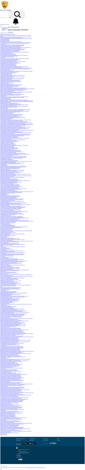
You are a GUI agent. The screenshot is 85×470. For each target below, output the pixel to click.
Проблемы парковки (3, 164)
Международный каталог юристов (20, 438)
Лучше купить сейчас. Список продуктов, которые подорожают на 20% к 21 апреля (13, 206)
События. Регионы (3, 247)
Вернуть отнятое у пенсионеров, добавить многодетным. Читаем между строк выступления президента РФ (16, 221)
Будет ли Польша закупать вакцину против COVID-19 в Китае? (10, 418)
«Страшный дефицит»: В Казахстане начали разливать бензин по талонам (11, 120)
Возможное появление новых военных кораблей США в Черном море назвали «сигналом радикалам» (15, 132)
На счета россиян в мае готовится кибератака (7, 143)
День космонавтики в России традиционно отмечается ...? (9, 426)
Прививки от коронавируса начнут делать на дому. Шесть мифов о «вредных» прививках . (14, 106)
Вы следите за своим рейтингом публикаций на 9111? (8, 416)
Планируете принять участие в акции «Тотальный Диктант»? (9, 425)
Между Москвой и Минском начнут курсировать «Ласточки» (9, 299)
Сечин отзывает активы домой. (5, 248)
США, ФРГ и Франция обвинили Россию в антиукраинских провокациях (11, 401)
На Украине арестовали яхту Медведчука (6, 367)
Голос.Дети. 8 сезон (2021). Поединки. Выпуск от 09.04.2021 (9, 185)
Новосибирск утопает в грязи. (4, 303)
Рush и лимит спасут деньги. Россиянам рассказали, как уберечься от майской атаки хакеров (14, 296)
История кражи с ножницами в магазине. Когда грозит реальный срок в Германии (12, 117)
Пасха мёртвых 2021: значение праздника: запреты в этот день (9, 80)
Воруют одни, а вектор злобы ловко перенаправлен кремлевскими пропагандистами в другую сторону (16, 35)
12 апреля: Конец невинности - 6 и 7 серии (6, 231)
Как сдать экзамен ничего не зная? (5, 98)
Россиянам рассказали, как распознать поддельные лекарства (9, 137)
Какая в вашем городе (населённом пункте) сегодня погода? (9, 432)
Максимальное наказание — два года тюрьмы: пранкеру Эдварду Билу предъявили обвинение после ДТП (16, 100)
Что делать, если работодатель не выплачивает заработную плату (10, 349)
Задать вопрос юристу (32, 438)
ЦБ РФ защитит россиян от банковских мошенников (8, 152)
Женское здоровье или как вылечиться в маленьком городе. (9, 241)
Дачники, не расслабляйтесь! (4, 39)
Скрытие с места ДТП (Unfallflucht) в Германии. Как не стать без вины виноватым (12, 127)
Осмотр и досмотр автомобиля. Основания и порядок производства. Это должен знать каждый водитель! (16, 423)
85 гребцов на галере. (3, 249)
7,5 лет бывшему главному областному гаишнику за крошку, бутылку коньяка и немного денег (14, 43)
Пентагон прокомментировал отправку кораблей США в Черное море (11, 421)
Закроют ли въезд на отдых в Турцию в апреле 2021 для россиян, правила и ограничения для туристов (15, 175)
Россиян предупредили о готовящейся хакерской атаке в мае (9, 187)
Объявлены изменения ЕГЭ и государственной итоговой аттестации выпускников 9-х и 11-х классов (15, 353)
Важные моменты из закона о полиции (6, 404)
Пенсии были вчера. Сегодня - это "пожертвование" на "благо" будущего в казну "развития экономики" (16, 274)
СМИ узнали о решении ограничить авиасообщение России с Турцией (11, 405)
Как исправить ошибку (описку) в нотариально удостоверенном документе (11, 261)
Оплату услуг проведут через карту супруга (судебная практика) (10, 209)
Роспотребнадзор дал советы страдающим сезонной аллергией (9, 195)
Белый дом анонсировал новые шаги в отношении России (9, 402)
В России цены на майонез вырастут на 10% (7, 149)
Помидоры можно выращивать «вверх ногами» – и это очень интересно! (11, 382)
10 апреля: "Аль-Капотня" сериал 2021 (6, 73)
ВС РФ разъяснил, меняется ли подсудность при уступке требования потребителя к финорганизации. (15, 134)
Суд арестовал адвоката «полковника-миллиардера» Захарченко (10, 344)
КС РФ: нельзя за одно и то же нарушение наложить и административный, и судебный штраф (14, 138)
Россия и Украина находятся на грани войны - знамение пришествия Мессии (12, 259)
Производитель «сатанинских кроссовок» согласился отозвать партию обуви (12, 49)
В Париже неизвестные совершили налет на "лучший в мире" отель (10, 413)
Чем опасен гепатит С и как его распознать (6, 70)
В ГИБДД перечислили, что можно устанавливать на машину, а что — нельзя (12, 334)
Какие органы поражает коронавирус (6, 79)
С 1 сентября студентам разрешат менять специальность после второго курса (12, 201)
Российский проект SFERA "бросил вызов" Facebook (8, 197)
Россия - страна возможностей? (5, 381)
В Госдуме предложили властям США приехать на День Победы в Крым (11, 346)
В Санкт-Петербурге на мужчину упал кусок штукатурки (9, 342)
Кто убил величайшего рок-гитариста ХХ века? (7, 200)
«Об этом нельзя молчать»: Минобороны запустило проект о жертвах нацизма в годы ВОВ (14, 104)
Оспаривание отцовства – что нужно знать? (7, 183)
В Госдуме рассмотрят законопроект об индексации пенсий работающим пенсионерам (13, 156)
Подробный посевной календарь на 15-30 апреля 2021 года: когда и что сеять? (12, 97)
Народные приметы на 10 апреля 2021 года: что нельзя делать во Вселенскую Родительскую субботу (15, 119)
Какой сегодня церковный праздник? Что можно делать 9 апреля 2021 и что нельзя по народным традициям (16, 101)
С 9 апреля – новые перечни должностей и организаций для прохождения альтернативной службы (15, 109)
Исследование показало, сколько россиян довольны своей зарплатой (10, 92)
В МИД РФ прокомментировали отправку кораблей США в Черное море (11, 400)
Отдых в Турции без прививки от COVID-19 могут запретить (9, 186)
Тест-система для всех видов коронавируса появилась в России (9, 168)
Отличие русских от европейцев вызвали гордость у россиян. (9, 355)
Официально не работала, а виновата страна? (7, 173)
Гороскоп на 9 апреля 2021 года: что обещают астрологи (8, 115)
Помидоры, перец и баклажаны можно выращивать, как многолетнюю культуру (12, 384)
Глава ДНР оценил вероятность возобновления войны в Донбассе (10, 46)
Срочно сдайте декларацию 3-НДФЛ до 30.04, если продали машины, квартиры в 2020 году (14, 211)
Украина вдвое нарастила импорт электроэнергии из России (9, 340)
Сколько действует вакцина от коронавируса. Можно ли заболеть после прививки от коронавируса (15, 359)
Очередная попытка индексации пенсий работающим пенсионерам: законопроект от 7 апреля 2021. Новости (16, 130)
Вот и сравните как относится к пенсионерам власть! (8, 60)
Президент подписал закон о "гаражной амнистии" (8, 232)
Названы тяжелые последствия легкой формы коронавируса (9, 395)
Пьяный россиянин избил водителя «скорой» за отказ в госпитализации (11, 330)
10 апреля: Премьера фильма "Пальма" (6, 74)
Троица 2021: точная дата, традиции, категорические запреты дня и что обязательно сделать (14, 66)
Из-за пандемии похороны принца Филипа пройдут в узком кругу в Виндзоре (12, 347)
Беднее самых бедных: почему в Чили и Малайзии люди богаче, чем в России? (12, 314)
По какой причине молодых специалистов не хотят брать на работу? (10, 430)
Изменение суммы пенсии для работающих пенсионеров (9, 282)
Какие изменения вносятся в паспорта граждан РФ (8, 292)
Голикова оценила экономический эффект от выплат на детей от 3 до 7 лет (11, 151)
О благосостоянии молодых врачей (5, 224)
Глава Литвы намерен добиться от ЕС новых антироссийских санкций (11, 213)
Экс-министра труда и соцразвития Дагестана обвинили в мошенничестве (11, 394)
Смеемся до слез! (2, 368)
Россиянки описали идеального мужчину (6, 77)
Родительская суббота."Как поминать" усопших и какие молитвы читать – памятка (13, 325)
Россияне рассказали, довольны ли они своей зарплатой (8, 148)
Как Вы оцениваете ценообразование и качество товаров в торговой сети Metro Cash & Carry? (14, 320)
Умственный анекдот (3, 358)
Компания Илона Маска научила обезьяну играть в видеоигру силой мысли (11, 198)
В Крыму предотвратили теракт (5, 169)
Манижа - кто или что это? (4, 273)
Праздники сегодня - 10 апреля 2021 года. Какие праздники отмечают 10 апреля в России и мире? (15, 428)
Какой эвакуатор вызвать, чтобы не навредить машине (8, 262)
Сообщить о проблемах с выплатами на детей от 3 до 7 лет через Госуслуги (11, 199)
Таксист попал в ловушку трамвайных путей (7, 228)
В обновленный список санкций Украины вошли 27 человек (9, 424)
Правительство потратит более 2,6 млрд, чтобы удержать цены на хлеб (11, 114)
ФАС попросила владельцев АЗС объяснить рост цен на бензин (10, 298)
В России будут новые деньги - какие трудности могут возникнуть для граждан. (12, 239)
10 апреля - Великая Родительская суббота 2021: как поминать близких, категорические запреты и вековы (16, 71)
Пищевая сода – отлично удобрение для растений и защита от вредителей (11, 391)
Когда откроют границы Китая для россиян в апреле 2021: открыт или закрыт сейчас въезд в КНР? (15, 204)
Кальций (1, 245)
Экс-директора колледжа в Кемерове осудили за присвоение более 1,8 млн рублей (12, 61)
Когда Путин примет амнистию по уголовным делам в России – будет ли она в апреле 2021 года (15, 341)
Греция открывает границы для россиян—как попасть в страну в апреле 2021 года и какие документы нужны (17, 392)
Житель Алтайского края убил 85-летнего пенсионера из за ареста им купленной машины (14, 55)
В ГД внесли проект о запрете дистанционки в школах (8, 300)
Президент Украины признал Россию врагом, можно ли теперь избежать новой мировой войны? (15, 68)
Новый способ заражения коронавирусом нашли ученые (8, 86)
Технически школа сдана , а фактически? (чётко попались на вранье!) (10, 352)
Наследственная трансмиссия (4, 289)
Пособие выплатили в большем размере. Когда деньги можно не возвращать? (12, 253)
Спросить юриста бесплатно (4, 24)
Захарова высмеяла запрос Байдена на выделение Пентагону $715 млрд (11, 390)
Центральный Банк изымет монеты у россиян (7, 281)
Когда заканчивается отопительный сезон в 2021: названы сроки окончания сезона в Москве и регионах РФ (16, 124)
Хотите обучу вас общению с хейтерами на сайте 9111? (8, 370)
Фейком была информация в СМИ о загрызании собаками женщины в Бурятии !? (12, 252)
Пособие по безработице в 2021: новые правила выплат (8, 178)
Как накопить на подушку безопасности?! (6, 266)
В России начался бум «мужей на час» (6, 52)
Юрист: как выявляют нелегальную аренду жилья (7, 235)
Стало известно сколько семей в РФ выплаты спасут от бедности (10, 172)
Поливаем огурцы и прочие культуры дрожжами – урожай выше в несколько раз (12, 387)
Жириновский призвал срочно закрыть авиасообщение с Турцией (10, 350)
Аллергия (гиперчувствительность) (5, 265)
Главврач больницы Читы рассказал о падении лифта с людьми (9, 365)
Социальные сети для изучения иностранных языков (8, 306)
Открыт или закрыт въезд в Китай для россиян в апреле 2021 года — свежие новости (13, 188)
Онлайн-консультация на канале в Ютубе (6, 307)
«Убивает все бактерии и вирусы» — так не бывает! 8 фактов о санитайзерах (12, 45)
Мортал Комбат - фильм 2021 (4, 40)
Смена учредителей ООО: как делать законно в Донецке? (9, 212)
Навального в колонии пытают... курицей (6, 280)
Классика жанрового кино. (4, 242)
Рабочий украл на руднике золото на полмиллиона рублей (9, 59)
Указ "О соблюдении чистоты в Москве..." (6, 113)
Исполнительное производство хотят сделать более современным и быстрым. (12, 135)
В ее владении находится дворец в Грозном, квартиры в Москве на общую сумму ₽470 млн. (14, 397)
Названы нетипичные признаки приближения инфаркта (8, 338)
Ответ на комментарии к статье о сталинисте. (7, 422)
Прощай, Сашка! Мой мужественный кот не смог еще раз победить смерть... (11, 110)
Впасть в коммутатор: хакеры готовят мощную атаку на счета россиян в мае (11, 90)
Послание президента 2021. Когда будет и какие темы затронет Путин (11, 361)
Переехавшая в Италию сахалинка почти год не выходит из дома (10, 63)
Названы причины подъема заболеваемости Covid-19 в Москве (9, 267)
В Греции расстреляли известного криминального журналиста (9, 339)
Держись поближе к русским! (4, 327)
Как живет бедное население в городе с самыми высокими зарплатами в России (12, 75)
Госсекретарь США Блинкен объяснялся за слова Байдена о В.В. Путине (11, 84)
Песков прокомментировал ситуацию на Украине (7, 214)
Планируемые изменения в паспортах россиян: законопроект (9, 337)
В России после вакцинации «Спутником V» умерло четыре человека (11, 323)
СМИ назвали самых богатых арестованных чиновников (9, 62)
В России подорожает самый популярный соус (7, 53)
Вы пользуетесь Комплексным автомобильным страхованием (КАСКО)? (11, 419)
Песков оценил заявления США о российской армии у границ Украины (11, 216)
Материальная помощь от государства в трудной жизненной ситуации (11, 227)
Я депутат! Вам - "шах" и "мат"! (5, 357)
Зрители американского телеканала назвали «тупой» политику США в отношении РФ (13, 374)
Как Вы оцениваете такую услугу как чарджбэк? (7, 429)
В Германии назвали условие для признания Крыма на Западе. (9, 396)
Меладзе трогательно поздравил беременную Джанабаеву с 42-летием (11, 380)
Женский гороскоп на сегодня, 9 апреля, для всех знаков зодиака (10, 85)
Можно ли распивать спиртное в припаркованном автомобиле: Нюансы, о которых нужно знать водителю (16, 276)
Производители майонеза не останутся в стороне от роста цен (9, 321)
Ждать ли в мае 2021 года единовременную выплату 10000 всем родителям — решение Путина (14, 389)
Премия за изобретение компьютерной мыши (7, 118)
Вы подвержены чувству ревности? (5, 102)
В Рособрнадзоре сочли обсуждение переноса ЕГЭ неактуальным (10, 348)
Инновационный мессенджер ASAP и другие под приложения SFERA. (11, 192)
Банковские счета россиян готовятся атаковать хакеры (8, 105)
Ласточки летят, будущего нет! (5, 264)
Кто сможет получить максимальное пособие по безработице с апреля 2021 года (12, 177)
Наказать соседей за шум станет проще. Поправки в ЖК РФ (9, 270)
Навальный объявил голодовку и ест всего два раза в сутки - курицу (10, 373)
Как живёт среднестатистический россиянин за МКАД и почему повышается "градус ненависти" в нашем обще (17, 88)
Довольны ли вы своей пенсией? (5, 305)
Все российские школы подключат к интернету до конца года (9, 406)
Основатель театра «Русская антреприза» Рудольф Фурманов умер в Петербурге (12, 277)
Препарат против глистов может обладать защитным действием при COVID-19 (12, 76)
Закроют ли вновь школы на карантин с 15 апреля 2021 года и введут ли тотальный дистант (14, 360)
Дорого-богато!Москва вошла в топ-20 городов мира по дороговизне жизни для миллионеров (14, 128)
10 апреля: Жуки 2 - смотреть (4, 83)
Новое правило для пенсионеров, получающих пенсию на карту (10, 179)
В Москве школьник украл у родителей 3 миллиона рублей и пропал (10, 126)
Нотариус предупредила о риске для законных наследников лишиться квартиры (12, 44)
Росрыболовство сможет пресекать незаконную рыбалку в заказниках (10, 263)
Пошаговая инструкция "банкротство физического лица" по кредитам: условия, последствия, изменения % (16, 318)
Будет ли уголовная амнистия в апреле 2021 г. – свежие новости (10, 184)
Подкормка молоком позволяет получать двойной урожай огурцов (10, 388)
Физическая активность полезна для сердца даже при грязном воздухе (11, 81)
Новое (4, 29)
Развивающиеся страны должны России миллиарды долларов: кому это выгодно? (12, 356)
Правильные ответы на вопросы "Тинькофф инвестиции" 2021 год (10, 294)
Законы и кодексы (45, 438)
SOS (2, 30)
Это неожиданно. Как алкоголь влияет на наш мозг (8, 72)
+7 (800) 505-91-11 (18, 454)
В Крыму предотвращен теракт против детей (7, 176)
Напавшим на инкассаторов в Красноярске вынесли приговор (9, 129)
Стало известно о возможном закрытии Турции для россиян (9, 279)
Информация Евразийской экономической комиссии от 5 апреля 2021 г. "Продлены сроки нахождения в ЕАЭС (17, 351)
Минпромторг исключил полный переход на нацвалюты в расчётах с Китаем (12, 409)
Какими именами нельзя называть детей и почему (7, 335)
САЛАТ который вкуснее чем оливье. (6, 297)
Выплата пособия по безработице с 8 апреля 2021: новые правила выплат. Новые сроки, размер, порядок (16, 38)
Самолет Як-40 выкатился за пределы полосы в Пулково (8, 408)
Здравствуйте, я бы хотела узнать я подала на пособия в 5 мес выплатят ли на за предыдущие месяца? (15, 42)
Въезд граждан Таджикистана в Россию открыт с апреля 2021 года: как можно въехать (13, 313)
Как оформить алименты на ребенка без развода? (7, 222)
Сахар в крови (2, 256)
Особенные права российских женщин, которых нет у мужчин (9, 238)
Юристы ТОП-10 (4, 27)
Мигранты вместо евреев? (4, 257)
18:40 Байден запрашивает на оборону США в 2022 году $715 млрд (10, 328)
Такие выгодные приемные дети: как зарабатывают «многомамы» (10, 111)
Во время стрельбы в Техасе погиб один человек (7, 412)
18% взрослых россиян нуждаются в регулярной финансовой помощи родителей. (12, 139)
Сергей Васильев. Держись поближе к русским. (7, 133)
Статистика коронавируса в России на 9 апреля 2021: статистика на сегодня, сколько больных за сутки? (16, 161)
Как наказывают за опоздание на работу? (6, 240)
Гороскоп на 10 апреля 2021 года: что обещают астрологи (9, 354)
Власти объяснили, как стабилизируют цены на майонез (8, 136)
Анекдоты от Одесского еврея (4, 317)
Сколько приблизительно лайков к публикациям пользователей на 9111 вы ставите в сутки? (14, 399)
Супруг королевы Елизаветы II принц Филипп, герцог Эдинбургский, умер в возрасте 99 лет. (14, 269)
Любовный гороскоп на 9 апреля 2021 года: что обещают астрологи (10, 116)
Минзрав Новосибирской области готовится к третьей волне (9, 51)
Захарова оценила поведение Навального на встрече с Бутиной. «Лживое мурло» (12, 244)
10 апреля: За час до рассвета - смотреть (6, 87)
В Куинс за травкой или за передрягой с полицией (8, 284)
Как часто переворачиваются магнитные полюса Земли (8, 369)
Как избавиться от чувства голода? (5, 403)
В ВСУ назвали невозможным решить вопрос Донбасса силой (9, 393)
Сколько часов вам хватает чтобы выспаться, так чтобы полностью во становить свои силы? (14, 220)
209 (6, 434)
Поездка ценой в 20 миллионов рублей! (6, 301)
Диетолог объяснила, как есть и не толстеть (7, 56)
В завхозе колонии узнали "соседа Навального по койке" (9, 219)
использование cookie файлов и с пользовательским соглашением (35, 467)
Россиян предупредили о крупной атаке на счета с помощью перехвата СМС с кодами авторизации (15, 47)
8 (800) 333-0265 (17, 26)
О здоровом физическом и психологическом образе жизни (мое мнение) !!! (11, 131)
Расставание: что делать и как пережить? (6, 93)
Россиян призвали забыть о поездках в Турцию (7, 302)
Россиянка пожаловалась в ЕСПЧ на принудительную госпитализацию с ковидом (12, 153)
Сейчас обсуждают (5, 28)
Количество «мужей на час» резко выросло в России (8, 140)
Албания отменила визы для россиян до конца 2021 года (8, 366)
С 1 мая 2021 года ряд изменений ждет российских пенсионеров (10, 50)
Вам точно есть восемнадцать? (5, 234)
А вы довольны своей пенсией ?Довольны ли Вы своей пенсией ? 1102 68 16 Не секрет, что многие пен (16, 304)
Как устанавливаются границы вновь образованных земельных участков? (11, 311)
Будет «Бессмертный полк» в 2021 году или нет (7, 193)
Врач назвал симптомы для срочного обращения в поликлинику (10, 196)
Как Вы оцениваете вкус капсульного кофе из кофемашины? (9, 420)
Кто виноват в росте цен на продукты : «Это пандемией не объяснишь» (11, 67)
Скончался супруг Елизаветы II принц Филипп (7, 251)
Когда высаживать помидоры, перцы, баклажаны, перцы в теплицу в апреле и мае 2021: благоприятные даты (17, 336)
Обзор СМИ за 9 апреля (4, 108)
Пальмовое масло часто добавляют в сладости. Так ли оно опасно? (10, 287)
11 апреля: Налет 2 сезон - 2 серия (5, 215)
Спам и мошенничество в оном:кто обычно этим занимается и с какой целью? (12, 343)
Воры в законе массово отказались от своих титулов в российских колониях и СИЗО (13, 157)
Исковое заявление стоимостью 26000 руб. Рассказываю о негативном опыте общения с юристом (15, 180)
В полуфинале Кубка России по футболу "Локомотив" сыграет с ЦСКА (11, 385)
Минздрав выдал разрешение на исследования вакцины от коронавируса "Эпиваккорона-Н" (14, 145)
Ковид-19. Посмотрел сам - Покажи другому (7, 112)
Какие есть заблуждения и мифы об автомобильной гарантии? (9, 243)
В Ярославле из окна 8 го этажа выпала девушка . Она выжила (9, 268)
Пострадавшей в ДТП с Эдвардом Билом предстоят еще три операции (11, 398)
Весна (1, 286)
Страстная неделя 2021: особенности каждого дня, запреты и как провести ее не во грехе (13, 121)
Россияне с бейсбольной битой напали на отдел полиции (9, 258)
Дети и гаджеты (2, 57)
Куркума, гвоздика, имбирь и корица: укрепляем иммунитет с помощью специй (12, 322)
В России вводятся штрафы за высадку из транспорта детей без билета (11, 208)
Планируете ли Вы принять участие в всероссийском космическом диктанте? (12, 427)
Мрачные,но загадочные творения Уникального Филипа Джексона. (10, 203)
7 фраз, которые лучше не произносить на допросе (8, 272)
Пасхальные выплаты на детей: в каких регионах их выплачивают (10, 283)
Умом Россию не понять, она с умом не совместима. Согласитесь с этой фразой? (12, 246)
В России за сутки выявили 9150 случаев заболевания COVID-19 (10, 167)
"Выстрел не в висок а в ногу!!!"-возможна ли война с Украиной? (10, 218)
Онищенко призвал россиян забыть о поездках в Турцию (9, 363)
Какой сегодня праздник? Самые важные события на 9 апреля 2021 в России (12, 94)
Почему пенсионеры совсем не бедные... (6, 155)
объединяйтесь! (9, 9)
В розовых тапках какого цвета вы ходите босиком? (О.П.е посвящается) (11, 407)
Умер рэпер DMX (3, 410)
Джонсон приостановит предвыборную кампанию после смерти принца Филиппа (12, 332)
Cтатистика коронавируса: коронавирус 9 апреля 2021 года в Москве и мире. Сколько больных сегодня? (16, 122)
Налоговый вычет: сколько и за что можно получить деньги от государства (11, 250)
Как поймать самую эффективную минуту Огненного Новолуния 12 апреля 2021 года (13, 202)
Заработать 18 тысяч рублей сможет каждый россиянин (8, 260)
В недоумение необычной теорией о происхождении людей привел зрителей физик (13, 310)
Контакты (58, 438)
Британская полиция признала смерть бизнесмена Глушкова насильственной (12, 377)
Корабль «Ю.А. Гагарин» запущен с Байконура (7, 414)
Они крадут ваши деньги (4, 386)
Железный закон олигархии (4, 194)
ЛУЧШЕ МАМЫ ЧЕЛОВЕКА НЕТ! (5, 295)
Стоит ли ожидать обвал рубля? (5, 69)
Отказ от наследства (3, 290)
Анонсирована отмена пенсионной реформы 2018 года (8, 181)
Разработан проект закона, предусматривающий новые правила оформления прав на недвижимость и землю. (16, 191)
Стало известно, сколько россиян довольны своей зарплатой (9, 141)
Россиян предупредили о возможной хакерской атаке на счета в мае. (10, 150)
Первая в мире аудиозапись (4, 107)
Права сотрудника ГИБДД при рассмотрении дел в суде (8, 309)
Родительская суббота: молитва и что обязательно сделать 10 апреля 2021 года (12, 315)
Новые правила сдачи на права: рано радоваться (7, 362)
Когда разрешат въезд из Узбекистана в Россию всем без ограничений (10, 378)
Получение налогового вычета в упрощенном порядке (8, 64)
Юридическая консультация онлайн (5, 10)
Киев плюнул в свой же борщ (4, 223)
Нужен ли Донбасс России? (4, 236)
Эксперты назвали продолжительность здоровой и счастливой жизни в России (12, 207)
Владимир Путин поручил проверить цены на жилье (8, 326)
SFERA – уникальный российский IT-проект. (7, 91)
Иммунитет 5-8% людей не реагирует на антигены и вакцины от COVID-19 (11, 171)
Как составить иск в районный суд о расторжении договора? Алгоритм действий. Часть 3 (14, 226)
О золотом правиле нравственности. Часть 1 (7, 255)
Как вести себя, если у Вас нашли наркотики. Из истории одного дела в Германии (12, 125)
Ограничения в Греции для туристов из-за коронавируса (8, 190)
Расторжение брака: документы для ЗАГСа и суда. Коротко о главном (10, 41)
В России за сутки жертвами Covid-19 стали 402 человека (9, 160)
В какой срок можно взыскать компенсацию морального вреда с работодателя (12, 78)
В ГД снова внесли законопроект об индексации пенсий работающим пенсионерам (13, 48)
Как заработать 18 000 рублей (4, 205)
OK (1, 469)
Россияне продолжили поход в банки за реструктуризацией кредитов (10, 210)
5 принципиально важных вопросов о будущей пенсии (8, 291)
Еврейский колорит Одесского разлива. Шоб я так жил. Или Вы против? (11, 37)
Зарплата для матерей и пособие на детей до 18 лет (8, 285)
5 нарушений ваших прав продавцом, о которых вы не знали (9, 288)
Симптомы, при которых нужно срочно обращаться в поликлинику (10, 189)
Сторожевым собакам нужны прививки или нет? (7, 34)
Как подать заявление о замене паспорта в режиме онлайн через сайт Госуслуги (12, 254)
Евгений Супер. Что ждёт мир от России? (6, 142)
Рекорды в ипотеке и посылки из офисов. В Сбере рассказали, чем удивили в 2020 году (13, 89)
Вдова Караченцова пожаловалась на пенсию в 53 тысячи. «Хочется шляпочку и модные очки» (14, 58)
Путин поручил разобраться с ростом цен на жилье (8, 54)
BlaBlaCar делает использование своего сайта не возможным (9, 147)
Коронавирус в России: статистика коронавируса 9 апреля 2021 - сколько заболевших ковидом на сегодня (16, 123)
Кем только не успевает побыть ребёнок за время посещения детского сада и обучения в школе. (14, 154)
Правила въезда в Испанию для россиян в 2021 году (8, 174)
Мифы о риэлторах (3, 271)
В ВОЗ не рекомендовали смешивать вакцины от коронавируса (10, 364)
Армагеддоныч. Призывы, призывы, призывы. (7, 146)
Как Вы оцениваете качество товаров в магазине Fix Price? (9, 319)
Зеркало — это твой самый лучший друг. (6, 275)
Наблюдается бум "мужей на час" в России (6, 82)
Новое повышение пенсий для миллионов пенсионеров (8, 182)
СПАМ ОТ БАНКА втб (4, 165)
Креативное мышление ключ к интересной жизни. (8, 415)
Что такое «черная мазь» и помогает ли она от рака (8, 372)
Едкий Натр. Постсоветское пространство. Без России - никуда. (10, 163)
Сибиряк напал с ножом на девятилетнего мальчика (8, 65)
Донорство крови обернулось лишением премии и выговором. (9, 324)
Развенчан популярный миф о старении (6, 293)
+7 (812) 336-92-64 (18, 456)
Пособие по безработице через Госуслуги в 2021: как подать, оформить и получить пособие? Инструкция (16, 230)
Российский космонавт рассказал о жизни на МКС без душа (9, 411)
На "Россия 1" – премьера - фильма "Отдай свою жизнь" (8, 278)
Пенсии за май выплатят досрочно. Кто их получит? (8, 144)
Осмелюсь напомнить (3, 345)
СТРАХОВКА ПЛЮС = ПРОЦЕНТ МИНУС (7, 159)
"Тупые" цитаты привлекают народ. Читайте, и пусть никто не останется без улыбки (13, 417)
